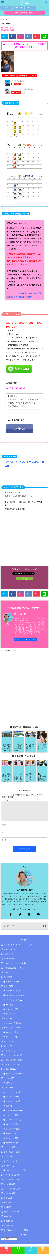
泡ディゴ (9, 1083)
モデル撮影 (8, 1184)
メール (5, 832)
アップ (6, 977)
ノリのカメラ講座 (12, 1023)
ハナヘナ (7, 1078)
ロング (8, 1014)
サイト (4, 840)
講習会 (6, 1225)
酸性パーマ (10, 1138)
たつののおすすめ (12, 1074)
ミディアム (10, 1009)
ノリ (7, 624)
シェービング (8, 1051)
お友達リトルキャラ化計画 (13, 963)
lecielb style (8, 949)
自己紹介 (7, 1221)
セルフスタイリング (11, 1055)
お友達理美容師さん (11, 968)
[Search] (44, 926)
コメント (5, 800)
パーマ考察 (10, 1124)
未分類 (6, 1207)
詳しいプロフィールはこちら (26, 639)
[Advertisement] (24, 683)
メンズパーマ (11, 1129)
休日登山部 (8, 1193)
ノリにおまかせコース (12, 1060)
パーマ (6, 1087)
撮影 (5, 1202)
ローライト (10, 1037)
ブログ (6, 1156)
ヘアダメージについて (14, 1170)
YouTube (7, 954)
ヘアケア (7, 1166)
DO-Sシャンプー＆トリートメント (16, 945)
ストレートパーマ (12, 1110)
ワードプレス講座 (10, 1189)
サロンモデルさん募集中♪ (25, 13)
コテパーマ (10, 1097)
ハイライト (10, 1032)
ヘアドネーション (10, 1175)
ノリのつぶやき (9, 1064)
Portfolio (30, 7)
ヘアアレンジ (11, 982)
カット (6, 986)
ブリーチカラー (9, 1152)
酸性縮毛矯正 (11, 1143)
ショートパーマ (11, 1101)
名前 (4, 825)
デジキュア (10, 1115)
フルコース (8, 1147)
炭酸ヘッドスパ (9, 1212)
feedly (25, 579)
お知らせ (7, 972)
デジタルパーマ (11, 1120)
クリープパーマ (11, 1092)
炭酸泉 (6, 1216)
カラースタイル (9, 1028)
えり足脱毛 (8, 959)
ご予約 (6, 7)
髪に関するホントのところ (13, 1230)
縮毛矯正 (9, 1133)
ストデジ (9, 1106)
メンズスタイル (9, 1179)
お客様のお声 (18, 7)
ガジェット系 (8, 1041)
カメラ (6, 1018)
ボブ (7, 1005)
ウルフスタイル (11, 991)
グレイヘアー (8, 1046)
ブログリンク (11, 1161)
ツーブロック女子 (12, 1000)
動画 (5, 1198)
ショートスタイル (12, 995)
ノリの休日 (8, 1069)
